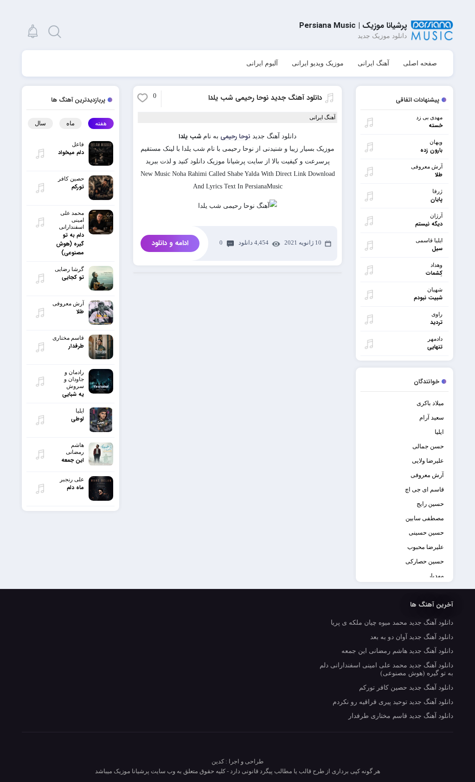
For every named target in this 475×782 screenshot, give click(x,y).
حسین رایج (430, 503)
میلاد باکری (430, 403)
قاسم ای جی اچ (424, 489)
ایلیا (439, 431)
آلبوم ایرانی (262, 63)
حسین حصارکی (424, 561)
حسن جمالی (428, 446)
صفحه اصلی (420, 63)
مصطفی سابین (424, 518)
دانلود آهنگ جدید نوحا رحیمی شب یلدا (265, 97)
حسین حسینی (426, 532)
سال (40, 123)
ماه (70, 123)
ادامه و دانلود (170, 243)
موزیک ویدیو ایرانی (318, 63)
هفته (101, 123)
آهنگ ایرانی (373, 63)
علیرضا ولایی (428, 460)
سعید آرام (431, 417)
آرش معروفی (427, 475)
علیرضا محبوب (425, 546)
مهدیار (436, 575)
